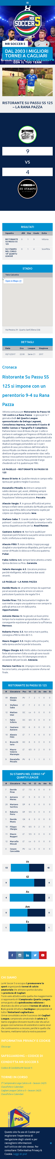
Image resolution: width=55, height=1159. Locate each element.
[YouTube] (43, 955)
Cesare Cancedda (15, 850)
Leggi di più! (20, 1154)
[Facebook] (12, 955)
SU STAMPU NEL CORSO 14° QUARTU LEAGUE (11, 252)
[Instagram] (20, 955)
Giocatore (15, 691)
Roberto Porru (14, 813)
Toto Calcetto (12, 275)
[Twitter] (35, 955)
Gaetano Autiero (14, 728)
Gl (35, 691)
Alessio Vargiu (13, 699)
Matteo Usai (13, 713)
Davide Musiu (13, 820)
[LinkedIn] (27, 955)
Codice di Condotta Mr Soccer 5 (16, 1068)
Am (45, 691)
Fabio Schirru (13, 721)
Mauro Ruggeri (13, 835)
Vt (30, 691)
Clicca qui (5, 1046)
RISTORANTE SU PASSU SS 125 (11, 241)
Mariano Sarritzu (14, 805)
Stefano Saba (14, 706)
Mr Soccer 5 (15, 44)
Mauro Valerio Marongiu (14, 751)
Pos (24, 691)
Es (50, 691)
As (39, 691)
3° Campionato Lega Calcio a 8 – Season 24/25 (23, 1083)
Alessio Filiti (13, 736)
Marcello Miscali (14, 842)
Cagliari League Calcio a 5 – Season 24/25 (21, 1090)
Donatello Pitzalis (15, 760)
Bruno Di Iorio (14, 743)
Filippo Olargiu (13, 828)
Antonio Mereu (14, 798)
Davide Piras (13, 790)
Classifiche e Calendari (12, 1086)
